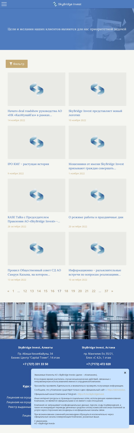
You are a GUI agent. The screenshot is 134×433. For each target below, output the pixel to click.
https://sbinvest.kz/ (116, 389)
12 (25, 291)
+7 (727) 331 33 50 (35, 364)
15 (45, 291)
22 (93, 291)
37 (106, 291)
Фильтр (18, 64)
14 (39, 291)
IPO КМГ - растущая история (28, 164)
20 (80, 291)
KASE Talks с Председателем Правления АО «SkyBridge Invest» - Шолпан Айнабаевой (33, 219)
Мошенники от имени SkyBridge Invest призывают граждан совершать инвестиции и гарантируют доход (96, 166)
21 (87, 291)
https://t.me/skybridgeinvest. (91, 394)
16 (52, 291)
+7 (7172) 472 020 (98, 364)
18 (66, 291)
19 (73, 291)
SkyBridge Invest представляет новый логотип (95, 113)
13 (32, 291)
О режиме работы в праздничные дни (96, 217)
